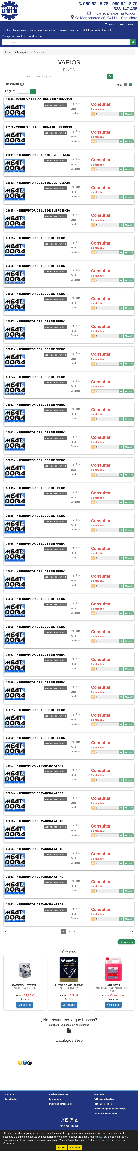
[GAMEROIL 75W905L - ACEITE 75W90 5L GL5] (24, 969)
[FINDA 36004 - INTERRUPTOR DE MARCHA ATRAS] (14, 804)
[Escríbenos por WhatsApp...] (62, 1120)
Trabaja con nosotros (13, 36)
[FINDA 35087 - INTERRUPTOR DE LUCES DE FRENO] (14, 665)
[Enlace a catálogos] (24, 1062)
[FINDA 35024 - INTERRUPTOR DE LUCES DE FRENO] (14, 388)
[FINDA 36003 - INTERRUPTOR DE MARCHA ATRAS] (14, 776)
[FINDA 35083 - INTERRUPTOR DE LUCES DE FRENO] (14, 582)
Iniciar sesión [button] (126, 24)
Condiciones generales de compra (110, 1108)
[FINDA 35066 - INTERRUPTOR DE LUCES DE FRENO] (14, 554)
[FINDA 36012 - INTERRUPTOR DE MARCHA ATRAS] (14, 888)
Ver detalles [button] (25, 1004)
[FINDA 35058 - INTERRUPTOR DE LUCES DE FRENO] (14, 527)
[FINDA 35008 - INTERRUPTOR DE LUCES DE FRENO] (14, 305)
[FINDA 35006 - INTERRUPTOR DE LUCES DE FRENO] (14, 277)
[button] (126, 84)
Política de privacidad (104, 1098)
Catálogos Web (91, 30)
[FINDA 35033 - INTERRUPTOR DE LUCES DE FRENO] (14, 443)
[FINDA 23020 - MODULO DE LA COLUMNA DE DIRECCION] (14, 110)
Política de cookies (103, 1103)
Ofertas (6, 30)
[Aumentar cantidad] (121, 114)
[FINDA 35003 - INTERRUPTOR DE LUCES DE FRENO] (14, 249)
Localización (35, 36)
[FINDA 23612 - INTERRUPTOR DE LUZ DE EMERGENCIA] (14, 194)
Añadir (130, 113)
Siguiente (126, 942)
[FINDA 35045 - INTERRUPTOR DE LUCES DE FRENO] (14, 499)
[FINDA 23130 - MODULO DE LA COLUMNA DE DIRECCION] (14, 138)
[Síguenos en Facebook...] (67, 1120)
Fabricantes (19, 30)
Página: (10, 91)
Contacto (107, 30)
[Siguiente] (132, 931)
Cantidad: (75, 113)
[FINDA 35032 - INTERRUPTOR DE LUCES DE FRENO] (14, 416)
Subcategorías (22, 52)
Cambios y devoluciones (105, 1113)
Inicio (8, 52)
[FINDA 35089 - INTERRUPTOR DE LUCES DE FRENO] (14, 721)
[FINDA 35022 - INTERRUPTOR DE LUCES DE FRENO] (14, 360)
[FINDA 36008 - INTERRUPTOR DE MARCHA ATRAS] (14, 860)
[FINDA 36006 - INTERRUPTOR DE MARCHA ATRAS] (14, 832)
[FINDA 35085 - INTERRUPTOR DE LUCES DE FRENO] (14, 610)
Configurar (75, 1147)
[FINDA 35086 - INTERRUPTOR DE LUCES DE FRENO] (14, 638)
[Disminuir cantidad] (93, 114)
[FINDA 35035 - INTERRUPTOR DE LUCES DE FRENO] (14, 471)
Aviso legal (99, 1094)
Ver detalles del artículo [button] (55, 104)
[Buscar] (133, 42)
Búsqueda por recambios (42, 30)
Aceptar (61, 1147)
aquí (100, 1136)
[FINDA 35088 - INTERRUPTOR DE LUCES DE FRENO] (14, 693)
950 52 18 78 (69, 1126)
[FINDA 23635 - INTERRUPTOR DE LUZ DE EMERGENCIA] (14, 221)
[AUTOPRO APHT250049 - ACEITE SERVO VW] (69, 969)
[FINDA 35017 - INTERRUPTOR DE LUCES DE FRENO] (14, 332)
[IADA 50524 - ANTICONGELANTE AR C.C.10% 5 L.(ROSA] (113, 969)
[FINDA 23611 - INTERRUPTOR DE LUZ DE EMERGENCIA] (14, 166)
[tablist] (69, 984)
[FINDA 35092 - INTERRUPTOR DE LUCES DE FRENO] (14, 749)
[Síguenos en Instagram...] (71, 1120)
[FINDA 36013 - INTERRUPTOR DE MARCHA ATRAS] (14, 915)
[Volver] (6, 931)
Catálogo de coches (69, 30)
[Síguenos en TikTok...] (76, 1120)
